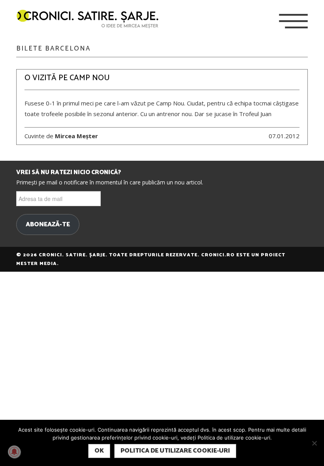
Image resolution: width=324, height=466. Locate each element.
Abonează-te (48, 225)
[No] (314, 443)
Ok (99, 451)
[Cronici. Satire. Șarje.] (90, 19)
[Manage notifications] (14, 451)
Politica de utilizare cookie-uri (175, 451)
